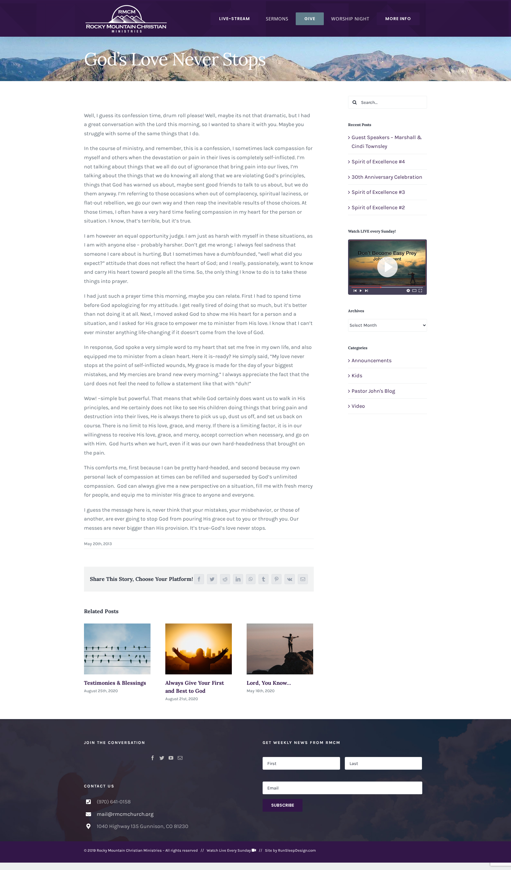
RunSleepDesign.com (297, 850)
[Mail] (180, 757)
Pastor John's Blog (373, 391)
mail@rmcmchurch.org (125, 814)
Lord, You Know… (269, 682)
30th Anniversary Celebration (387, 177)
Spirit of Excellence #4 (378, 161)
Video (358, 406)
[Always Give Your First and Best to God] (198, 649)
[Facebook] (152, 757)
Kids (357, 375)
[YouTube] (171, 757)
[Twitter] (161, 757)
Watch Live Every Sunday (229, 850)
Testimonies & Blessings (115, 682)
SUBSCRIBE (282, 805)
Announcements (372, 360)
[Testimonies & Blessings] (117, 649)
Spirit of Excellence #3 (378, 192)
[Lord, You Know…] (280, 649)
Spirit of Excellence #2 (378, 207)
